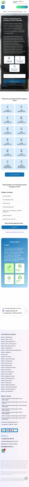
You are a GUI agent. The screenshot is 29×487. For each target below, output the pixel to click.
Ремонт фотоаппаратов (7, 372)
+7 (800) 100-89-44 (22, 7)
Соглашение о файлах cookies (9, 424)
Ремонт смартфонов (6, 337)
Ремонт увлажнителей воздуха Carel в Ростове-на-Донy (14, 402)
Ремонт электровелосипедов (9, 387)
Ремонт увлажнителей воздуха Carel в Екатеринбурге (12, 413)
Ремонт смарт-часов (6, 339)
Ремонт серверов (6, 352)
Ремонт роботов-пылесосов (8, 343)
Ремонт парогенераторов (8, 341)
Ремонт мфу (4, 354)
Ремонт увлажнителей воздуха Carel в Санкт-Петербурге (14, 418)
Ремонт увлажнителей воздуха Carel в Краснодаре (12, 399)
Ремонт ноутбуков (6, 369)
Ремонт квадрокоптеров (7, 376)
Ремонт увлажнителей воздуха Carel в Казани (14, 415)
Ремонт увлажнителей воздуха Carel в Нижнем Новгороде (14, 406)
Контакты (4, 436)
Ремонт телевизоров (6, 361)
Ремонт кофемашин (6, 348)
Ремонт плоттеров (6, 356)
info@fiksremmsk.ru (7, 446)
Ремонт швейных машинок (8, 384)
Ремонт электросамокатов (8, 389)
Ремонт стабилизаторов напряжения (11, 350)
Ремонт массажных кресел (8, 346)
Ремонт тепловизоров (7, 391)
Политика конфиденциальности (9, 422)
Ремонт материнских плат (8, 378)
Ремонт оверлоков (6, 382)
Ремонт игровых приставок (8, 367)
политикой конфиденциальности (12, 85)
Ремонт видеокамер (6, 365)
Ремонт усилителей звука (8, 359)
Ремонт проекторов (6, 363)
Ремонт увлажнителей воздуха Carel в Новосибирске (12, 409)
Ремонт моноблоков (6, 380)
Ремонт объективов (6, 374)
